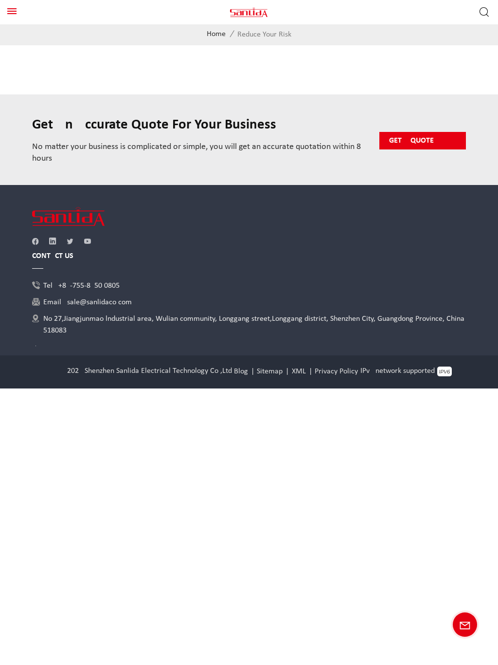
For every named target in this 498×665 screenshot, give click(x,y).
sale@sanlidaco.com (99, 302)
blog (241, 371)
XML (299, 371)
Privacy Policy (336, 371)
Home (216, 34)
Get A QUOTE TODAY (411, 143)
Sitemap (270, 371)
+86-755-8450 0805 (89, 286)
